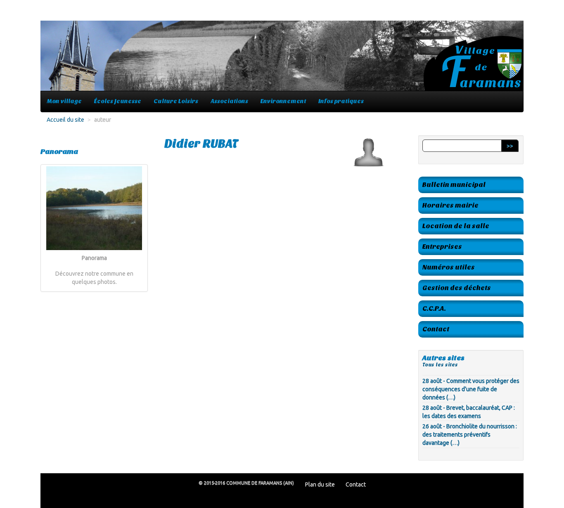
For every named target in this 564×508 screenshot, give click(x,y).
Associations (229, 101)
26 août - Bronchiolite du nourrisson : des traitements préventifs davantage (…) (469, 434)
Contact (435, 329)
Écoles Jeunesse (117, 101)
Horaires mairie (450, 205)
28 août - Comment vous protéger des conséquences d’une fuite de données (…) (470, 389)
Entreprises (442, 246)
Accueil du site (65, 119)
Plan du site (320, 484)
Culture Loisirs (176, 101)
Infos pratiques (341, 101)
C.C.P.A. (434, 308)
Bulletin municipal (454, 185)
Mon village (64, 101)
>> (510, 145)
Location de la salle (455, 226)
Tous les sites (440, 365)
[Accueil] (282, 60)
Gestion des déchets (456, 288)
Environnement (283, 101)
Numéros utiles (448, 267)
